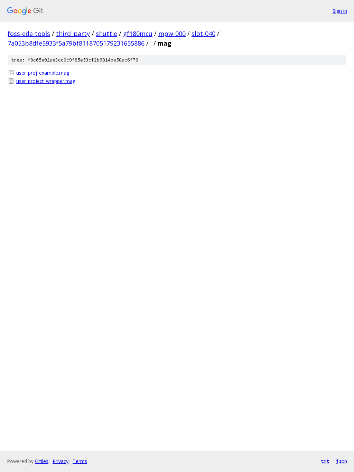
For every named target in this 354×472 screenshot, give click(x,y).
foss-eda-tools (29, 33)
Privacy (60, 461)
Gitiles (41, 461)
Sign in (340, 11)
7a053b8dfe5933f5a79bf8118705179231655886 (76, 43)
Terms (80, 461)
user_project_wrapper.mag (45, 81)
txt (325, 461)
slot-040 (203, 33)
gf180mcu (137, 33)
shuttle (106, 33)
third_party (73, 33)
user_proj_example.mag (42, 72)
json (341, 461)
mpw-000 (172, 33)
